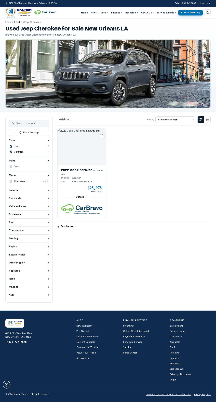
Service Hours (177, 331)
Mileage (13, 286)
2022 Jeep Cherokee (82, 171)
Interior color (17, 262)
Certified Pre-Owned (87, 336)
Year (11, 294)
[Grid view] (201, 119)
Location (14, 190)
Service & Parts (166, 12)
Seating (13, 238)
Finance (117, 12)
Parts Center (130, 352)
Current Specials (85, 341)
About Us (147, 12)
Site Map (175, 363)
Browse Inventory (190, 12)
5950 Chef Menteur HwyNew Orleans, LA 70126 (18, 335)
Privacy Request (202, 394)
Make (12, 160)
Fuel (11, 222)
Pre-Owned (82, 331)
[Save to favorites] (101, 136)
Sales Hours (176, 325)
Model (12, 175)
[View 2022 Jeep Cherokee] (82, 147)
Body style (15, 198)
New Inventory (84, 325)
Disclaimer (68, 226)
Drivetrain (15, 214)
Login (173, 379)
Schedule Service (132, 341)
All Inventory (83, 358)
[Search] (13, 123)
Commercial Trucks (87, 347)
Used (104, 12)
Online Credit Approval (136, 331)
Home (84, 12)
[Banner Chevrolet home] (18, 13)
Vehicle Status (17, 206)
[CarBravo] (46, 12)
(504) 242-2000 (16, 342)
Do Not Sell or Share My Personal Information (168, 394)
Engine (13, 246)
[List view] (207, 119)
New (94, 12)
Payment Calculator (134, 336)
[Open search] (207, 12)
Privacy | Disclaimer (181, 374)
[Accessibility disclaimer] (6, 385)
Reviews (174, 352)
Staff (172, 347)
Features (14, 270)
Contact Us (176, 336)
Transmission (16, 230)
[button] (82, 209)
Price (12, 278)
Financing (128, 325)
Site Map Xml (177, 368)
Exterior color (17, 254)
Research (131, 12)
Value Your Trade (86, 352)
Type (12, 140)
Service (127, 347)
